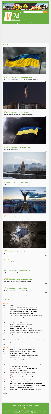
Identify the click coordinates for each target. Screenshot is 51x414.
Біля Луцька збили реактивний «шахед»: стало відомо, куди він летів (23, 307)
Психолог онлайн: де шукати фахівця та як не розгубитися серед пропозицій (25, 364)
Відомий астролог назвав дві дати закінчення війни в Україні (17, 147)
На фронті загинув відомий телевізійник (19, 370)
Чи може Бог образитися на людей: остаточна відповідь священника (24, 311)
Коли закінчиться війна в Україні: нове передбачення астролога (17, 182)
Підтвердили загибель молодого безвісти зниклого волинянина (24, 309)
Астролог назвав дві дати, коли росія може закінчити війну (16, 261)
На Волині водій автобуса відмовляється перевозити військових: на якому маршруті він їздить (27, 340)
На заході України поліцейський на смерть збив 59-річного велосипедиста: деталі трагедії (28, 385)
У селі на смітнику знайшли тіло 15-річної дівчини (20, 337)
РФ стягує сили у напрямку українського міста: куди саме (21, 324)
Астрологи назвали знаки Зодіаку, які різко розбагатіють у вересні (23, 351)
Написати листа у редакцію (27, 405)
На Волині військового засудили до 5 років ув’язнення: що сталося (23, 368)
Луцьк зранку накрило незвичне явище (19, 344)
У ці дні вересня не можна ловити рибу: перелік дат (20, 357)
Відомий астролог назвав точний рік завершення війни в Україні (18, 77)
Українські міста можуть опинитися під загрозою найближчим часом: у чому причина (27, 379)
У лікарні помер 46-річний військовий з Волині (20, 366)
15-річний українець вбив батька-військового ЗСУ (20, 319)
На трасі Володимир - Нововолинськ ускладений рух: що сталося (24, 378)
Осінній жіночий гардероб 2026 (16, 322)
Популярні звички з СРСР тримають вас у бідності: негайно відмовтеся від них (25, 355)
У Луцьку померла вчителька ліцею (18, 334)
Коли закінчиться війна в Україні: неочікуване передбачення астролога (19, 217)
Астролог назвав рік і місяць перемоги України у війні (15, 288)
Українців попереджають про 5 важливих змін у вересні (21, 381)
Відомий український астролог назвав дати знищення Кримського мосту (19, 279)
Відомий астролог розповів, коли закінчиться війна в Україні (17, 270)
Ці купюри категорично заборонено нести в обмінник (20, 362)
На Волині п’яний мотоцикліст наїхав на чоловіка (19, 361)
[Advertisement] (25, 34)
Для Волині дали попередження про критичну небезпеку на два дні (23, 336)
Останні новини (6, 299)
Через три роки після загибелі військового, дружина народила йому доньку (25, 332)
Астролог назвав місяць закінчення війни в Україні (15, 251)
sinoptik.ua (10, 398)
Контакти (19, 405)
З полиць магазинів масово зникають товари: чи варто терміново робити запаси (26, 383)
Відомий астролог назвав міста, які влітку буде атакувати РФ (17, 112)
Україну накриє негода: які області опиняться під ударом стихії (22, 372)
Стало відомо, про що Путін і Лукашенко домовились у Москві (22, 349)
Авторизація (28, 22)
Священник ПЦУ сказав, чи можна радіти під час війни (21, 328)
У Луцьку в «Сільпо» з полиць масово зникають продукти (22, 376)
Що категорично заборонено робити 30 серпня (19, 353)
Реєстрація (14, 22)
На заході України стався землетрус (17, 317)
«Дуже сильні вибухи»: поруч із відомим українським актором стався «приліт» (25, 389)
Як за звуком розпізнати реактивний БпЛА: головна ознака (21, 313)
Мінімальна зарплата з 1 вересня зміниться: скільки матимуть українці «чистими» (26, 315)
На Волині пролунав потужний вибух (18, 305)
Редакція (14, 405)
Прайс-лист (36, 405)
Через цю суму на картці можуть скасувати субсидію (20, 320)
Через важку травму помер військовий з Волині (20, 342)
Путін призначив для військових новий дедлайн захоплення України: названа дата (26, 330)
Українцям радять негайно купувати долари (18, 326)
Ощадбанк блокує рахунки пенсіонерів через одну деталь (21, 374)
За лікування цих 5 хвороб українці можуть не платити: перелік (22, 359)
